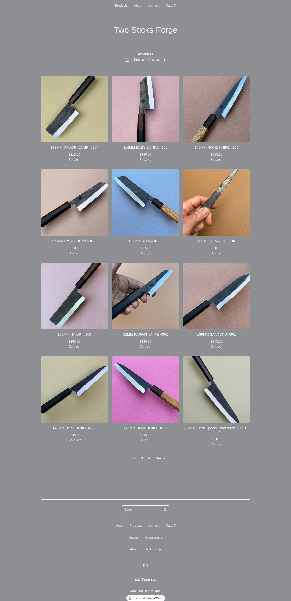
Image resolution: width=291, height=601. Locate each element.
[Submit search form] (165, 509)
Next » (160, 458)
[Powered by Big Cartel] (145, 580)
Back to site (153, 549)
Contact (153, 5)
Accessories (157, 59)
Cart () (171, 5)
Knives (139, 59)
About (138, 5)
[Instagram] (145, 565)
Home (119, 525)
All (127, 59)
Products (121, 5)
